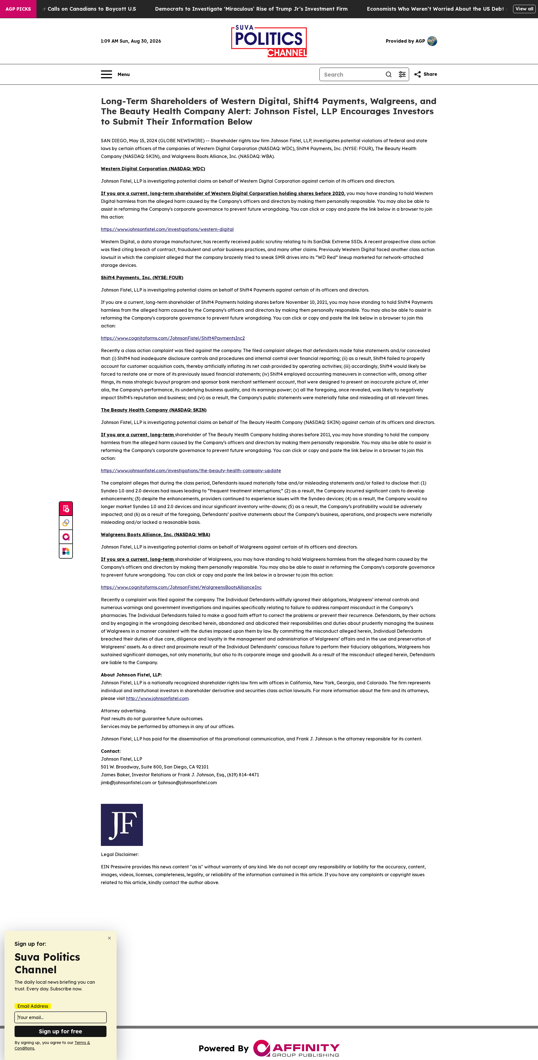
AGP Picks (18, 9)
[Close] (109, 938)
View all (524, 9)
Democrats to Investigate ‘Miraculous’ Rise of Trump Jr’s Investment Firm (251, 9)
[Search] (388, 74)
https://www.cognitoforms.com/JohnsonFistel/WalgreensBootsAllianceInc (181, 587)
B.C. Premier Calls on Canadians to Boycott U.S (75, 9)
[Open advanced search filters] (402, 74)
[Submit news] (65, 509)
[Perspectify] (65, 523)
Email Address (32, 1006)
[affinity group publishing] (65, 537)
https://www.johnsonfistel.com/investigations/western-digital (167, 229)
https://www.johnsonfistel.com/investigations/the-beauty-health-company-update (191, 470)
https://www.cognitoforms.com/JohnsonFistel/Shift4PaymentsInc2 (173, 338)
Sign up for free (60, 1031)
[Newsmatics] (65, 551)
